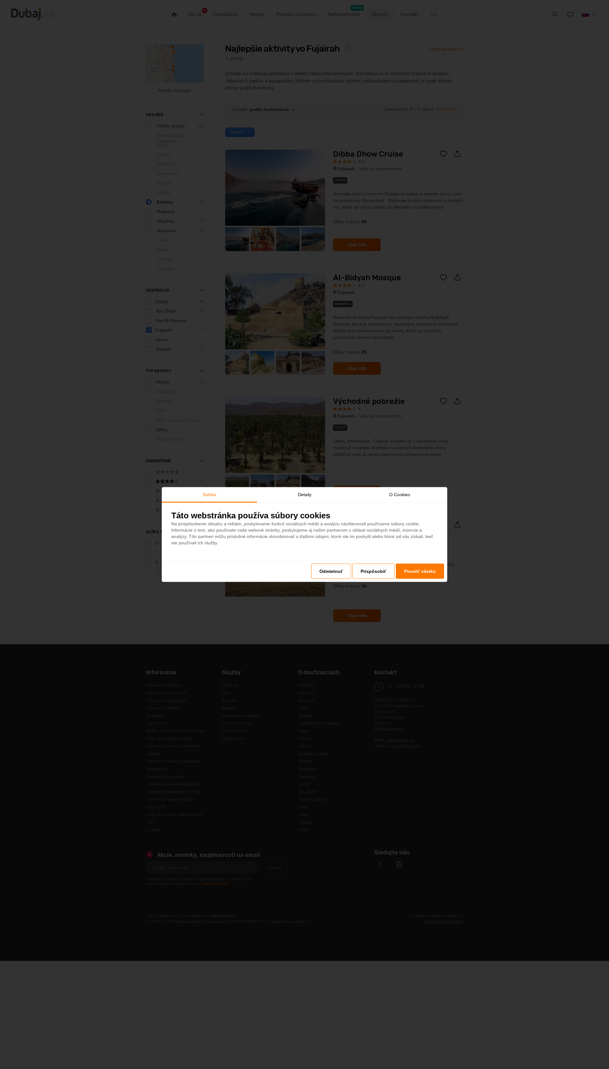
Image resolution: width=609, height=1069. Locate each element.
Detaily (304, 494)
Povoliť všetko (420, 570)
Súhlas (209, 494)
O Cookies (399, 494)
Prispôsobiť (373, 570)
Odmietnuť (331, 570)
